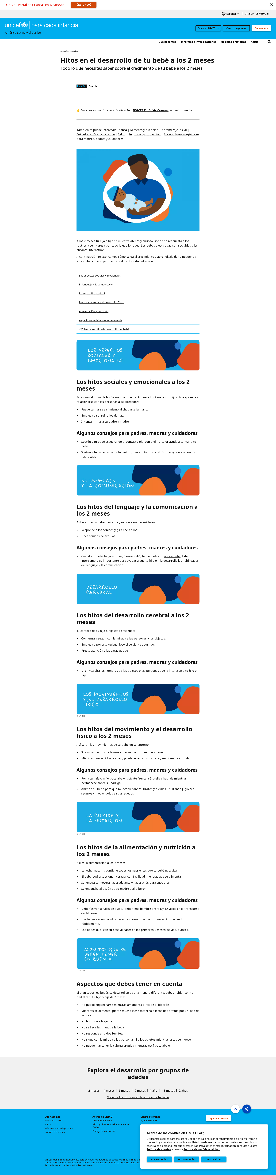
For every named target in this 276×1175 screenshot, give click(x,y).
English (93, 86)
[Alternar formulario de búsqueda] (269, 42)
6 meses (125, 1090)
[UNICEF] (41, 25)
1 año (154, 1090)
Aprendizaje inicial (174, 130)
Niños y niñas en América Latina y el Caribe (111, 1126)
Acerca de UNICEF (102, 1116)
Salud (121, 134)
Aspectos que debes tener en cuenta (100, 320)
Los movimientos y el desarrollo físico (101, 302)
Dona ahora (261, 28)
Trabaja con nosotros (103, 1131)
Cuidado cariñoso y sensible (96, 134)
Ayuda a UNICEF (148, 1120)
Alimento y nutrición (144, 130)
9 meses (140, 1090)
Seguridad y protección (145, 134)
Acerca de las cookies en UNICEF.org (176, 1133)
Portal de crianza (53, 1120)
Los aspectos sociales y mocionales (100, 275)
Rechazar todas (187, 1159)
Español (230, 13)
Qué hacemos (52, 1116)
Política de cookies (159, 1149)
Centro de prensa (236, 28)
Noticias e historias (55, 1132)
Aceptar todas (159, 1159)
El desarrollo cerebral (92, 293)
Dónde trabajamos (102, 1120)
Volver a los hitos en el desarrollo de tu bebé (138, 1097)
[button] (272, 4)
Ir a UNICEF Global (257, 13)
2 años (183, 1090)
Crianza (122, 130)
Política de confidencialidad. (202, 1149)
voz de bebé (172, 556)
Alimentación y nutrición (93, 311)
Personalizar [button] (214, 1159)
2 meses (94, 1090)
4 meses (109, 1090)
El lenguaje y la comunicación (96, 284)
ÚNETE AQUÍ (84, 4)
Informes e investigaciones (59, 1128)
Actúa (48, 1124)
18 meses (168, 1090)
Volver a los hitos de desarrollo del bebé (105, 329)
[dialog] (204, 1146)
